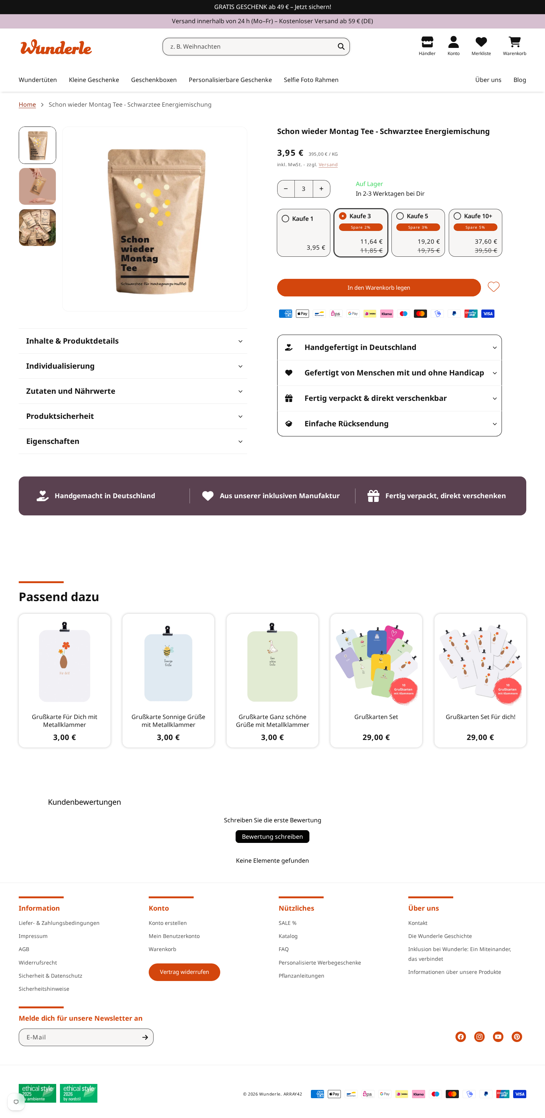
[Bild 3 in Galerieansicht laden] (37, 227)
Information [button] (39, 908)
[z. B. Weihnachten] (341, 46)
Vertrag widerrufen (184, 971)
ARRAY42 (293, 1094)
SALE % (288, 922)
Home (27, 105)
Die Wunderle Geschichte (440, 935)
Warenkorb (162, 949)
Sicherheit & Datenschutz (50, 975)
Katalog (288, 935)
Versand (328, 164)
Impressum (33, 935)
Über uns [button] (423, 908)
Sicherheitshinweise (44, 988)
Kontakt (417, 922)
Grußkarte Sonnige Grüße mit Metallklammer (168, 721)
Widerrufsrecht (38, 962)
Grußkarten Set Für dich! (480, 717)
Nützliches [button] (296, 908)
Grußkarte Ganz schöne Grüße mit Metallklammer (272, 721)
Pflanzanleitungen (301, 975)
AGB (24, 949)
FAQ (284, 949)
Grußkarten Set (376, 717)
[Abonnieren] (145, 1037)
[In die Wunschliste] (493, 287)
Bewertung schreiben (272, 836)
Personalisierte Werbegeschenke (320, 962)
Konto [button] (159, 908)
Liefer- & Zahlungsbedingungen (59, 922)
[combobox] (256, 46)
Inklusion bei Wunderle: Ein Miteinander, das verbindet (459, 953)
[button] (94, 80)
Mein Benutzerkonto (174, 935)
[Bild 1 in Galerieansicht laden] (37, 145)
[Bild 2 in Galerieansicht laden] (37, 186)
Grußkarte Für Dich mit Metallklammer (64, 721)
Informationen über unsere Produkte (454, 971)
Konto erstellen (168, 922)
